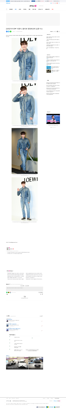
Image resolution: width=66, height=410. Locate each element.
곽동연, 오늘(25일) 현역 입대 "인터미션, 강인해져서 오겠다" (34, 273)
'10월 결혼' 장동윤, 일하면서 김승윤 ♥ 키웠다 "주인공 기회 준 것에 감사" (35, 274)
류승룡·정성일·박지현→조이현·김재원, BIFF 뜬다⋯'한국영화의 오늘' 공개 (17, 276)
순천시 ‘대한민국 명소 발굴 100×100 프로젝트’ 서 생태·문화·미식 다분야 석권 (22, 1)
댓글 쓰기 (51, 31)
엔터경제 (11, 9)
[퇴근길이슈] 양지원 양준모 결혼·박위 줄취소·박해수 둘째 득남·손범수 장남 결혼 (18, 274)
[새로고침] (40, 316)
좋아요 (13, 249)
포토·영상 (34, 9)
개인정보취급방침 (57, 398)
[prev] (47, 125)
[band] (10, 31)
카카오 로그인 (8, 292)
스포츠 (20, 9)
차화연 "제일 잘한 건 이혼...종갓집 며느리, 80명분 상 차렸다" (34, 276)
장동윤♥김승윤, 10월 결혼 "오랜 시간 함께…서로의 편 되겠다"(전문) (16, 273)
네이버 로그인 (7, 292)
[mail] (55, 31)
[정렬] (42, 316)
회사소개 (44, 398)
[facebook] (7, 31)
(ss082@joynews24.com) (13, 242)
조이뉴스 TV (40, 9)
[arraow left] (7, 363)
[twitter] (9, 31)
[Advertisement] (14, 262)
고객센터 (48, 398)
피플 (29, 9)
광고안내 (52, 398)
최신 (52, 9)
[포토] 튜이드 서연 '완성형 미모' (30, 277)
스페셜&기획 (47, 9)
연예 (15, 9)
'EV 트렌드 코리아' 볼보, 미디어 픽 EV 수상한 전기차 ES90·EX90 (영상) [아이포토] (18, 252)
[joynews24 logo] (33, 6)
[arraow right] (42, 363)
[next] (59, 125)
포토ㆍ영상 (13, 398)
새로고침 (13, 270)
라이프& (24, 9)
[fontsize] (54, 31)
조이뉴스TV (17, 398)
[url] (57, 31)
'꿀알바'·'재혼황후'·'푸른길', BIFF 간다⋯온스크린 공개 (14, 277)
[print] (59, 31)
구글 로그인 (10, 292)
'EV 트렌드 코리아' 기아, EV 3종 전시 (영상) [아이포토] (14, 253)
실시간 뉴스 (48, 54)
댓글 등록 (41, 292)
